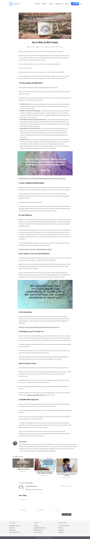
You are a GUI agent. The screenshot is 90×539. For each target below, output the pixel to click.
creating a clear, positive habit (35, 395)
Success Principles (51, 46)
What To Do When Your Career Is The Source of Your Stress (66, 474)
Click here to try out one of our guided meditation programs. (35, 249)
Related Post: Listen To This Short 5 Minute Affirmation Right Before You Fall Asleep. (42, 178)
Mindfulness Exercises (40, 528)
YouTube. (53, 451)
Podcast (36, 525)
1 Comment (60, 46)
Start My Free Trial (14, 532)
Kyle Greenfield (32, 46)
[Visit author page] (15, 443)
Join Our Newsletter (63, 525)
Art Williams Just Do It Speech (23, 469)
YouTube (60, 528)
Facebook (39, 451)
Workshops (12, 530)
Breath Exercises (38, 530)
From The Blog (38, 532)
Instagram (45, 451)
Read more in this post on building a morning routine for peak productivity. (39, 327)
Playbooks (12, 528)
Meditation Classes (14, 525)
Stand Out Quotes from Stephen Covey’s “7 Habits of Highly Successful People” (45, 472)
